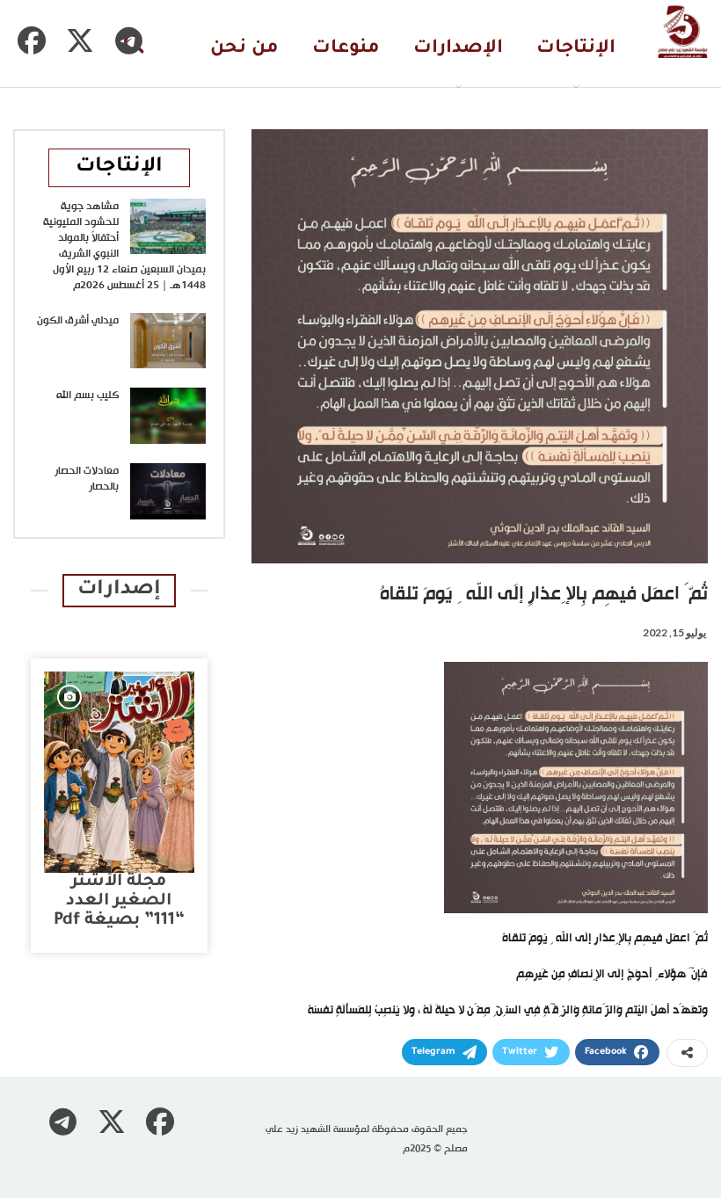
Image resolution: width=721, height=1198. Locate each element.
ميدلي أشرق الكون (78, 320)
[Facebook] (32, 40)
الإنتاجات (575, 49)
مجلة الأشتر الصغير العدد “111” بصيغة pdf (119, 901)
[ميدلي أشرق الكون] (168, 341)
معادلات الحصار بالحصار (87, 479)
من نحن (244, 49)
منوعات (346, 49)
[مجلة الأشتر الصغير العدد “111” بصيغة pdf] (119, 772)
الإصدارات (458, 49)
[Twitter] (80, 40)
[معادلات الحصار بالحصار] (168, 491)
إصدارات (119, 590)
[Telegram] (128, 40)
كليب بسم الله (87, 395)
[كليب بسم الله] (168, 416)
